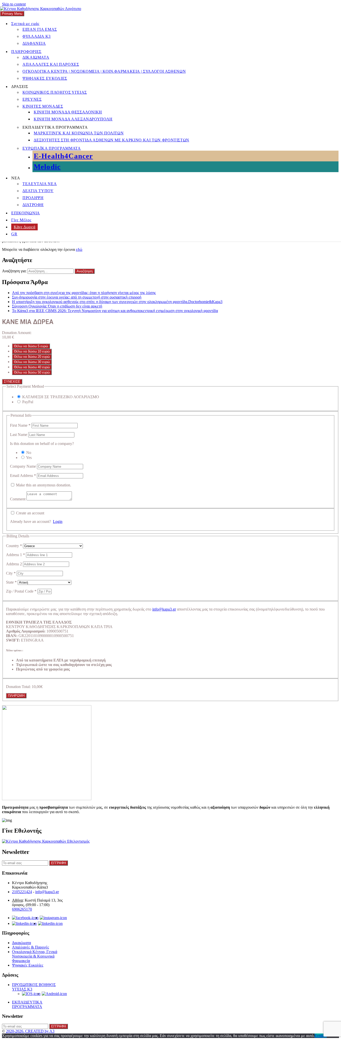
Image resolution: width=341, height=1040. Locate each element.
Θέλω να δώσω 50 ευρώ (32, 372)
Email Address (23, 475)
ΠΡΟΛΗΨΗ (32, 198)
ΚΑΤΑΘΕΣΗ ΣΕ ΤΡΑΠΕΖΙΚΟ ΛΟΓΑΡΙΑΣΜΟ (60, 397)
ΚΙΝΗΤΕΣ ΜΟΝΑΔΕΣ (42, 106)
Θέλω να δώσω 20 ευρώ (32, 356)
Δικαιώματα (21, 943)
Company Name (23, 466)
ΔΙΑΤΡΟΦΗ (33, 205)
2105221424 (22, 892)
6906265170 (22, 909)
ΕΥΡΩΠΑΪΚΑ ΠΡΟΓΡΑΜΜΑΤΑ (51, 148)
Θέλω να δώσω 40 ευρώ (32, 367)
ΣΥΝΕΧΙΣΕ (12, 381)
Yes (29, 457)
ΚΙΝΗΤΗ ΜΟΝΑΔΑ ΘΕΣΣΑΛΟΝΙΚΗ (68, 112)
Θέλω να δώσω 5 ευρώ (31, 346)
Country (14, 546)
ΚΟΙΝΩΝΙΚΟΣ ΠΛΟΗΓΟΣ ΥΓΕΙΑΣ (54, 92)
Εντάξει (321, 1036)
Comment (18, 499)
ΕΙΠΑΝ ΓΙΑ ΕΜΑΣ (39, 29)
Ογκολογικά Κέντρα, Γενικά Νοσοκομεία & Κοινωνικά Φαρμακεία (34, 956)
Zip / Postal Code (21, 591)
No (28, 452)
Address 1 (15, 555)
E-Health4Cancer (63, 156)
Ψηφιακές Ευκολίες (27, 965)
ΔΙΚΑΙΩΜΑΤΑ (35, 57)
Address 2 (14, 564)
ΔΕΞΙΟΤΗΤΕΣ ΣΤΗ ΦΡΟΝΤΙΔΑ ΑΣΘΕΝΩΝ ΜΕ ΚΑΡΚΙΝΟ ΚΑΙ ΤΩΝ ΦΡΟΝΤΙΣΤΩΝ (111, 140)
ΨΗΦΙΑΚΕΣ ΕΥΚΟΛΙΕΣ (44, 78)
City (11, 573)
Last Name (19, 434)
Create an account (29, 513)
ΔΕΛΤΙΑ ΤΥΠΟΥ (38, 191)
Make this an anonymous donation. (43, 485)
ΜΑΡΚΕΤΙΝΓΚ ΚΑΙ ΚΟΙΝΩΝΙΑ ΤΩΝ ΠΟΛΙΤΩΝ (79, 133)
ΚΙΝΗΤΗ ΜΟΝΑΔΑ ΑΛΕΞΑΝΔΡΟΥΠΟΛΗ (73, 119)
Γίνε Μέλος (21, 220)
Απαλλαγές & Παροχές (30, 947)
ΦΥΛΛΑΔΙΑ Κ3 (36, 36)
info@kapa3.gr (164, 609)
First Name (20, 425)
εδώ (79, 249)
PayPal (27, 402)
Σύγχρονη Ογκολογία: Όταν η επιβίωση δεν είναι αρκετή (57, 306)
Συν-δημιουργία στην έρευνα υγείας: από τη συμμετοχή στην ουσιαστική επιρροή (76, 297)
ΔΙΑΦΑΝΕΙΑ (34, 43)
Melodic (47, 167)
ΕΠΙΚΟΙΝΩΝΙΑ (25, 213)
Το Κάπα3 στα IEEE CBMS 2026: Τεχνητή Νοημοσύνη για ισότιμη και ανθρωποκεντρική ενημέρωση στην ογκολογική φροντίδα (115, 311)
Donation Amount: (16, 333)
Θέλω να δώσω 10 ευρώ (32, 351)
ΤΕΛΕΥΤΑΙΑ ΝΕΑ (39, 184)
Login (57, 521)
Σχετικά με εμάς (25, 23)
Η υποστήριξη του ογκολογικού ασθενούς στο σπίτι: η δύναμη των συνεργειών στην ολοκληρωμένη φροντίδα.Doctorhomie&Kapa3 (117, 302)
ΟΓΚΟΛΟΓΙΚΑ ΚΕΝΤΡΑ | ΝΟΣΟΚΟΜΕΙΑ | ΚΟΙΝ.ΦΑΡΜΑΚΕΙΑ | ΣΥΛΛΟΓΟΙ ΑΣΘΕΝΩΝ (104, 71)
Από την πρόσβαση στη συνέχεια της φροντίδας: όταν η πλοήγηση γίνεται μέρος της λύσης (84, 293)
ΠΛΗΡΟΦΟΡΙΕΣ (26, 51)
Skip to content (14, 4)
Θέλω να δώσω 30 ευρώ (32, 362)
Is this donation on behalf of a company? (42, 443)
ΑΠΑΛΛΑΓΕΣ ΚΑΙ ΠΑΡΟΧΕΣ (50, 64)
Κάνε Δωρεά (24, 227)
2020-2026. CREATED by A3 (30, 1031)
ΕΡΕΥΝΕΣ (31, 99)
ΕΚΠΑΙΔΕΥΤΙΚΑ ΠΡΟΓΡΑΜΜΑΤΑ (27, 1004)
